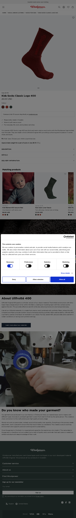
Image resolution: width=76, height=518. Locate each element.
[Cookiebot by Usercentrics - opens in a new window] (65, 237)
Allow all (62, 279)
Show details (65, 273)
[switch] (28, 265)
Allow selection (38, 279)
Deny (14, 279)
